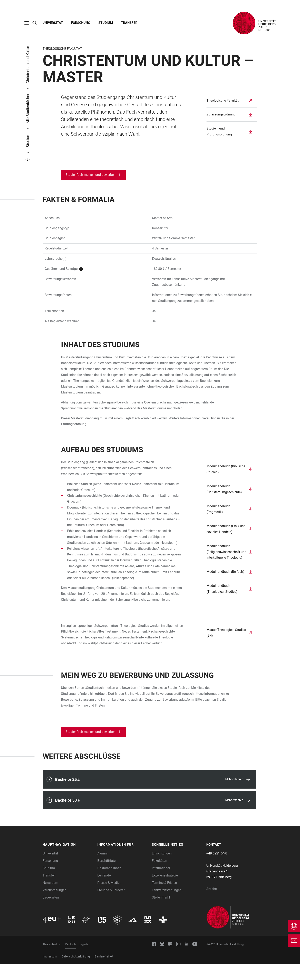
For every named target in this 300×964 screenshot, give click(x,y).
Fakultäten (159, 861)
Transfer (129, 23)
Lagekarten (51, 897)
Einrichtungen (162, 853)
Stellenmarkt (161, 897)
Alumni (102, 853)
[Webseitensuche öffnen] (37, 23)
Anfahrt (211, 889)
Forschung (80, 23)
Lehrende (104, 875)
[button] (68, 844)
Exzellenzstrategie (165, 875)
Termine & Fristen (164, 883)
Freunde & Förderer (110, 890)
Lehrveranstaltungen (166, 890)
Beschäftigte (106, 861)
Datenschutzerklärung (76, 956)
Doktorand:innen (109, 868)
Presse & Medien (109, 883)
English (83, 944)
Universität (52, 23)
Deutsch (70, 944)
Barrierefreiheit (103, 956)
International (161, 868)
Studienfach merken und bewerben (91, 175)
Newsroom (50, 883)
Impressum (50, 956)
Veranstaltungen (54, 890)
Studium (105, 23)
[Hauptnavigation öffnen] (28, 23)
